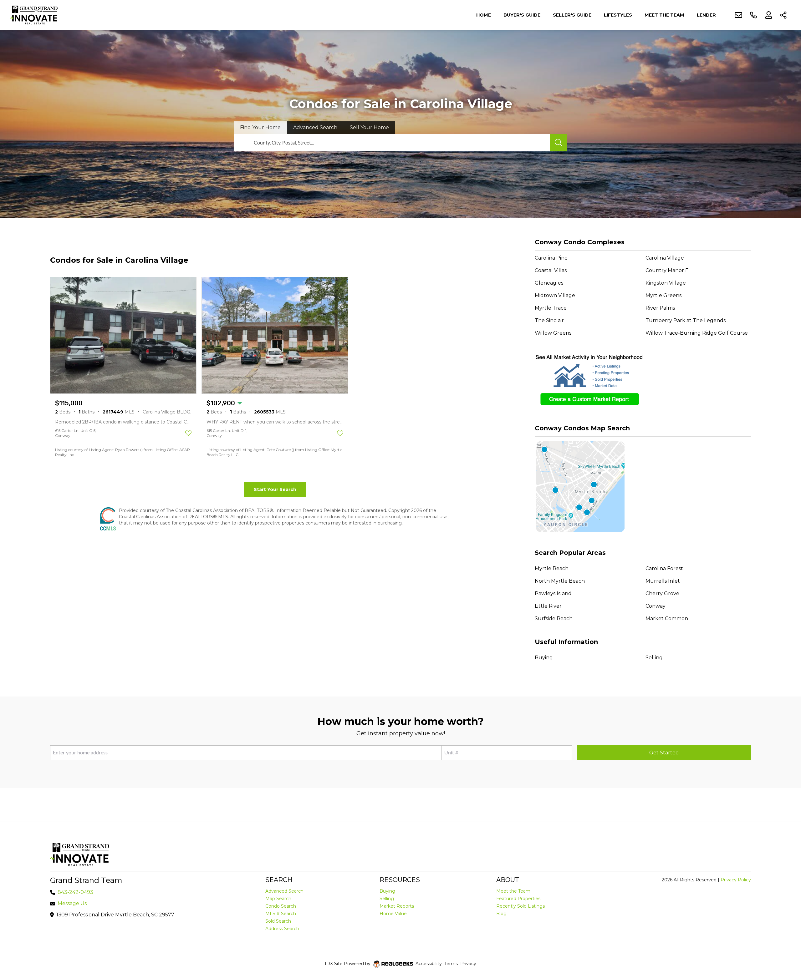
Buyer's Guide (521, 15)
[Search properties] (558, 142)
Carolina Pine (551, 258)
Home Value (393, 913)
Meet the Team (513, 891)
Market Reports (397, 906)
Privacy (468, 963)
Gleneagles (549, 283)
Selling (654, 658)
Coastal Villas (551, 270)
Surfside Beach (554, 618)
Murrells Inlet (662, 581)
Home (483, 15)
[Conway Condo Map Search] (643, 486)
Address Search (282, 928)
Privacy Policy (736, 880)
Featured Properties (518, 898)
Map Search (278, 898)
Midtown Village (555, 295)
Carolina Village (664, 258)
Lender (706, 15)
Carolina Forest (664, 568)
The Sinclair (549, 320)
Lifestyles (618, 15)
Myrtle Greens (663, 295)
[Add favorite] (188, 433)
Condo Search (280, 906)
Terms (451, 963)
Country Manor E (667, 270)
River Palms (660, 308)
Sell (369, 127)
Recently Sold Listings (520, 906)
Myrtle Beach (552, 568)
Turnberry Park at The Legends (685, 320)
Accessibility (429, 963)
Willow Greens (553, 333)
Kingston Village (665, 283)
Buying (544, 658)
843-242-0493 (75, 892)
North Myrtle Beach (560, 581)
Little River (548, 606)
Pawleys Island (553, 593)
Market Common (666, 618)
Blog (501, 913)
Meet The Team (664, 15)
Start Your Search (275, 489)
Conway (655, 606)
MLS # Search (280, 913)
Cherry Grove (662, 593)
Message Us (72, 903)
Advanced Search (284, 891)
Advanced (315, 127)
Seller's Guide (572, 15)
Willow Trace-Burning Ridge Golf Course (696, 333)
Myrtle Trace (551, 308)
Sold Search (278, 921)
